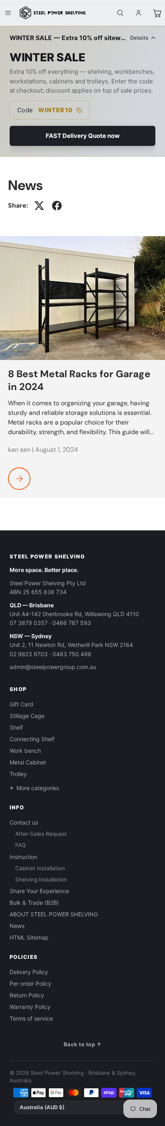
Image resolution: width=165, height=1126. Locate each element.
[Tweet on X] (39, 205)
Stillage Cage (27, 715)
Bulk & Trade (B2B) (34, 902)
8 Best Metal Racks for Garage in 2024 (79, 380)
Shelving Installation (41, 879)
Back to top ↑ (83, 1044)
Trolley (18, 773)
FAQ (20, 845)
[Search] (120, 13)
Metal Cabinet (28, 762)
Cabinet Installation (40, 868)
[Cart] (157, 13)
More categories (37, 787)
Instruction (23, 856)
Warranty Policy (30, 1006)
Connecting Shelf (32, 739)
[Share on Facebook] (57, 205)
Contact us (24, 822)
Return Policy (27, 995)
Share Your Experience (39, 890)
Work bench (25, 750)
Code (45, 110)
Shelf (16, 727)
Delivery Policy (29, 971)
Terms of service (31, 1018)
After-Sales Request (41, 834)
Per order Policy (30, 983)
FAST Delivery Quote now (83, 135)
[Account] (139, 13)
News (17, 925)
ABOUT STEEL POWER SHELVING (54, 914)
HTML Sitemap (29, 937)
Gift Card (21, 704)
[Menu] (8, 13)
